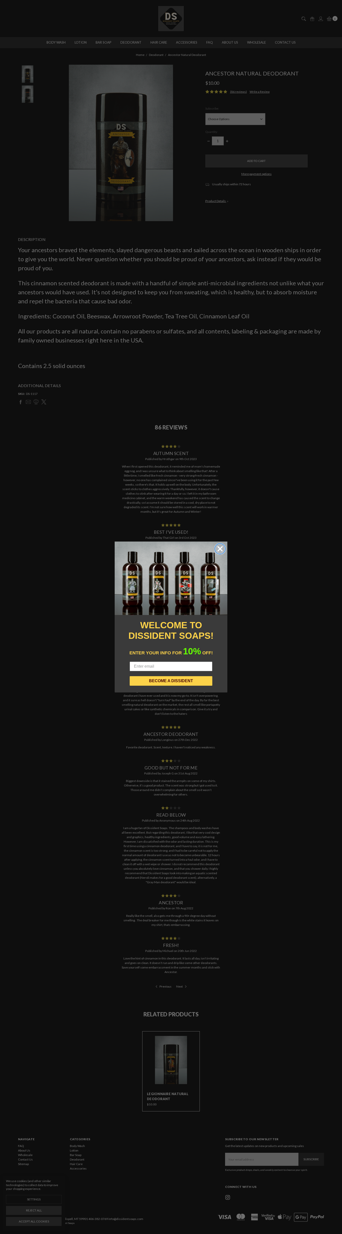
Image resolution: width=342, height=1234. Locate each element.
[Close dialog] (220, 549)
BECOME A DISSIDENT (171, 681)
